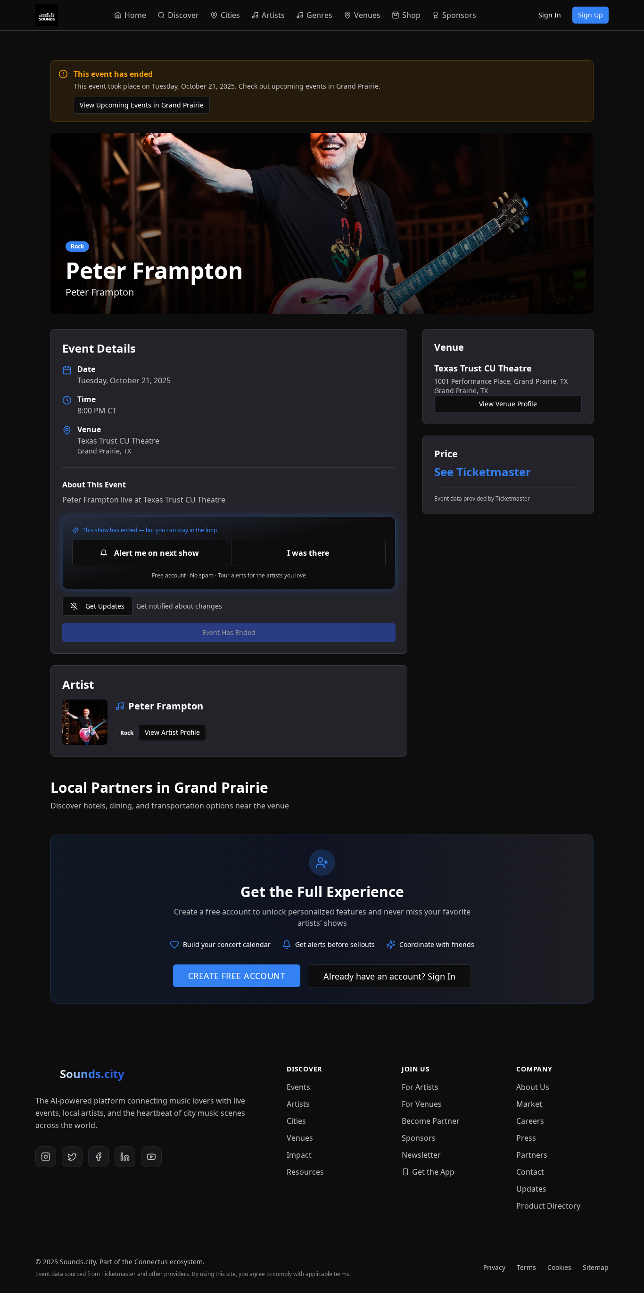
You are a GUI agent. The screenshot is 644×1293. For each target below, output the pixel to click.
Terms (526, 1267)
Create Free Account (237, 975)
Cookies (559, 1267)
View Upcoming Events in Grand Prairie (142, 104)
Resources (305, 1172)
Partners (531, 1155)
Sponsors (419, 1138)
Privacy (494, 1267)
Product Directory (548, 1206)
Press (526, 1138)
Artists (298, 1104)
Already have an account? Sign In (389, 976)
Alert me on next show (156, 553)
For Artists (420, 1087)
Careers (530, 1121)
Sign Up (590, 14)
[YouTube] (151, 1156)
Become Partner (431, 1121)
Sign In (549, 14)
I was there (308, 553)
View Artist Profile (172, 732)
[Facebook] (98, 1156)
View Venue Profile (508, 403)
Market (529, 1104)
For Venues (422, 1104)
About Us (532, 1087)
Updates (531, 1189)
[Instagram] (45, 1156)
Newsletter (421, 1155)
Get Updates (104, 605)
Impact (299, 1155)
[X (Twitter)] (72, 1156)
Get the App (433, 1172)
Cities (296, 1121)
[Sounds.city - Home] (46, 15)
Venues (300, 1138)
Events (298, 1087)
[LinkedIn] (125, 1156)
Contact (530, 1172)
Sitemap (596, 1267)
